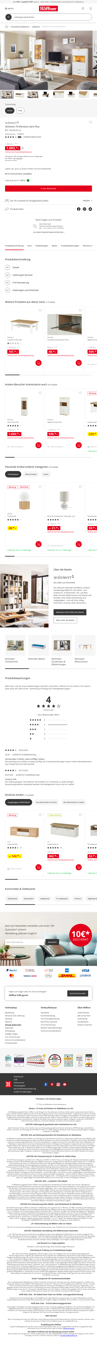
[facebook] (46, 1084)
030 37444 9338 (45, 224)
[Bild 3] (33, 95)
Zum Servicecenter (78, 993)
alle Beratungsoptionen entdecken (48, 232)
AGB (15, 1079)
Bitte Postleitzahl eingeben (18, 174)
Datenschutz (19, 1082)
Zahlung (8, 1018)
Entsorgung (10, 1031)
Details (16, 267)
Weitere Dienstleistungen (51, 1028)
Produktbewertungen (70, 245)
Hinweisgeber (19, 1085)
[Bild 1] (7, 95)
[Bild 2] (20, 95)
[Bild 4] (45, 95)
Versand (19, 158)
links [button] (20, 110)
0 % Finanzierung (21, 282)
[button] (8, 8)
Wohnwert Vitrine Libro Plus (17, 390)
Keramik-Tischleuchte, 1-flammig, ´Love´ (62, 484)
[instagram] (58, 1084)
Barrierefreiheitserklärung (25, 1088)
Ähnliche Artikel (89, 245)
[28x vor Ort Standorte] (83, 8)
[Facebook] (78, 209)
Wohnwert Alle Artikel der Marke (70, 612)
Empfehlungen (41, 245)
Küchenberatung (48, 1015)
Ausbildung (82, 1018)
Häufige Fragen (11, 1034)
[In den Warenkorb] (38, 363)
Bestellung (9, 1012)
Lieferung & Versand (22, 275)
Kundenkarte (83, 1022)
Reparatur (9, 1028)
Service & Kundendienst (15, 1040)
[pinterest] (52, 1084)
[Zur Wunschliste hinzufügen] (90, 122)
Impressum (18, 1076)
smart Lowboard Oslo (14, 812)
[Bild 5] (58, 95)
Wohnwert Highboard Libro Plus (58, 390)
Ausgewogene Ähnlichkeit (19, 802)
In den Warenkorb (48, 188)
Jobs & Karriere (84, 1015)
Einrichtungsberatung (50, 1018)
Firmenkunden (11, 1043)
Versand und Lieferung (15, 1015)
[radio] (48, 720)
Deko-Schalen (31, 474)
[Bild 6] (71, 95)
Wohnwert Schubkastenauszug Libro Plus (62, 308)
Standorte (45, 1012)
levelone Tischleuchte (14, 484)
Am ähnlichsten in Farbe (73, 802)
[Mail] (90, 209)
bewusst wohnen (85, 1025)
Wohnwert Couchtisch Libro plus (19, 308)
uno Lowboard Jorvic (54, 812)
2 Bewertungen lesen (32, 137)
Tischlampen (13, 474)
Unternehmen (83, 1012)
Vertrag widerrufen (13, 1025)
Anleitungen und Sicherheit (26, 290)
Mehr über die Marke (65, 620)
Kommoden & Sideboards (20, 889)
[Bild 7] (84, 95)
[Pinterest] (84, 209)
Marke (54, 245)
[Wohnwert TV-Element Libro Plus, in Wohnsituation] (48, 60)
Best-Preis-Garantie (49, 1022)
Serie (29, 245)
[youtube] (65, 1084)
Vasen (45, 474)
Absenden (52, 942)
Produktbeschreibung (14, 245)
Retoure (8, 1022)
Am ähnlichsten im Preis (46, 802)
